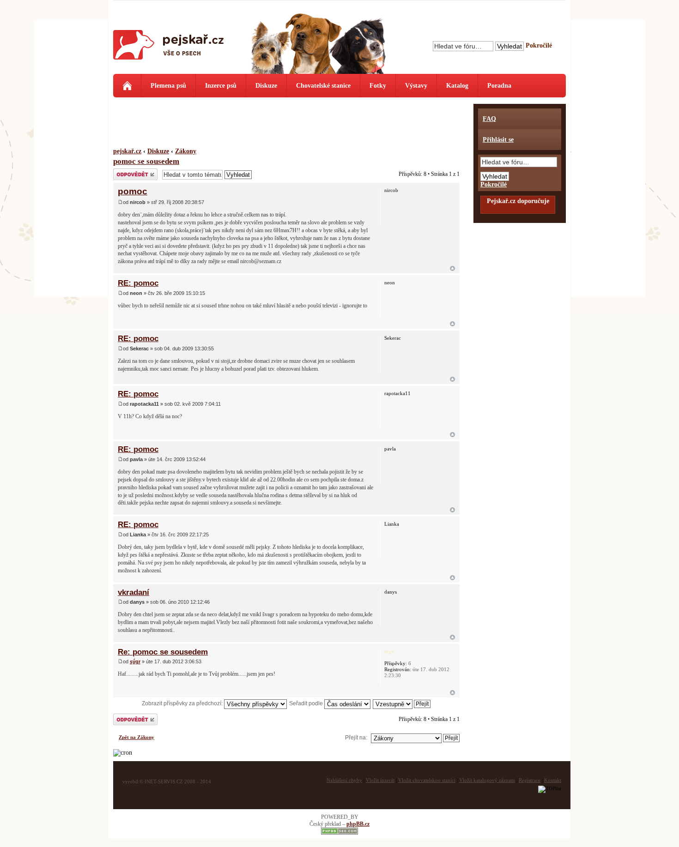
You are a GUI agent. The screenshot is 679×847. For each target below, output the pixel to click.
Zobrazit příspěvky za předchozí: (183, 703)
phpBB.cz (358, 824)
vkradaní (133, 592)
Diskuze (266, 85)
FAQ (489, 118)
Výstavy (416, 85)
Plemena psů (168, 85)
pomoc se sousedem (146, 161)
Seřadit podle (306, 703)
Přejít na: (356, 737)
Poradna (499, 85)
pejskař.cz (127, 151)
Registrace (529, 780)
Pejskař (168, 48)
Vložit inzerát (380, 780)
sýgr (135, 661)
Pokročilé (539, 45)
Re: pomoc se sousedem (163, 652)
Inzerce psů (220, 85)
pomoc (132, 191)
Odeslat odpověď (133, 171)
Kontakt (552, 780)
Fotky (378, 85)
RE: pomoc (138, 283)
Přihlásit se (498, 139)
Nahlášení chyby (344, 780)
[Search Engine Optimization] (339, 832)
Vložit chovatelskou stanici (426, 780)
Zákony (185, 151)
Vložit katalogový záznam (487, 780)
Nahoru (452, 268)
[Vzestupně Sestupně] (402, 703)
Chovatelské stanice (323, 85)
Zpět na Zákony (136, 737)
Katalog (457, 85)
